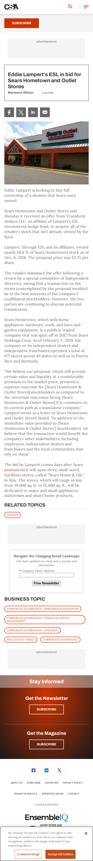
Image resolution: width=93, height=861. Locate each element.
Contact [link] (73, 793)
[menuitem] (9, 112)
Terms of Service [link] (25, 793)
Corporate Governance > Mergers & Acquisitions (43, 608)
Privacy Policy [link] (73, 782)
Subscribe (21, 23)
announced (14, 469)
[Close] (86, 833)
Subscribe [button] (46, 709)
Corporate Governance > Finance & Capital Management (38, 619)
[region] (46, 843)
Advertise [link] (51, 782)
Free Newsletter (46, 583)
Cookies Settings (46, 805)
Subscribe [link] (33, 782)
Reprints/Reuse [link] (53, 793)
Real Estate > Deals (21, 639)
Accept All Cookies (60, 854)
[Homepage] (11, 7)
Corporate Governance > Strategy (32, 630)
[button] (86, 7)
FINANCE (12, 514)
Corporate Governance (60, 639)
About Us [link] (16, 782)
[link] (9, 112)
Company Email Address (36, 571)
